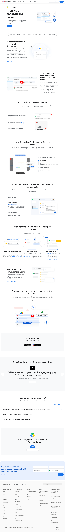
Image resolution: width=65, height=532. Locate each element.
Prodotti (19, 1)
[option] (12, 35)
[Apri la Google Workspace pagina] (6, 1)
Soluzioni (14, 1)
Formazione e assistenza (56, 489)
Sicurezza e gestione (19, 489)
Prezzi (30, 1)
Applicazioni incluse (7, 489)
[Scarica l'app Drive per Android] (37, 344)
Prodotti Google (26, 527)
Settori (24, 1)
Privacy (10, 527)
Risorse (34, 1)
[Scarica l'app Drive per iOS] (27, 344)
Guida (32, 527)
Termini (14, 527)
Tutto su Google (20, 527)
